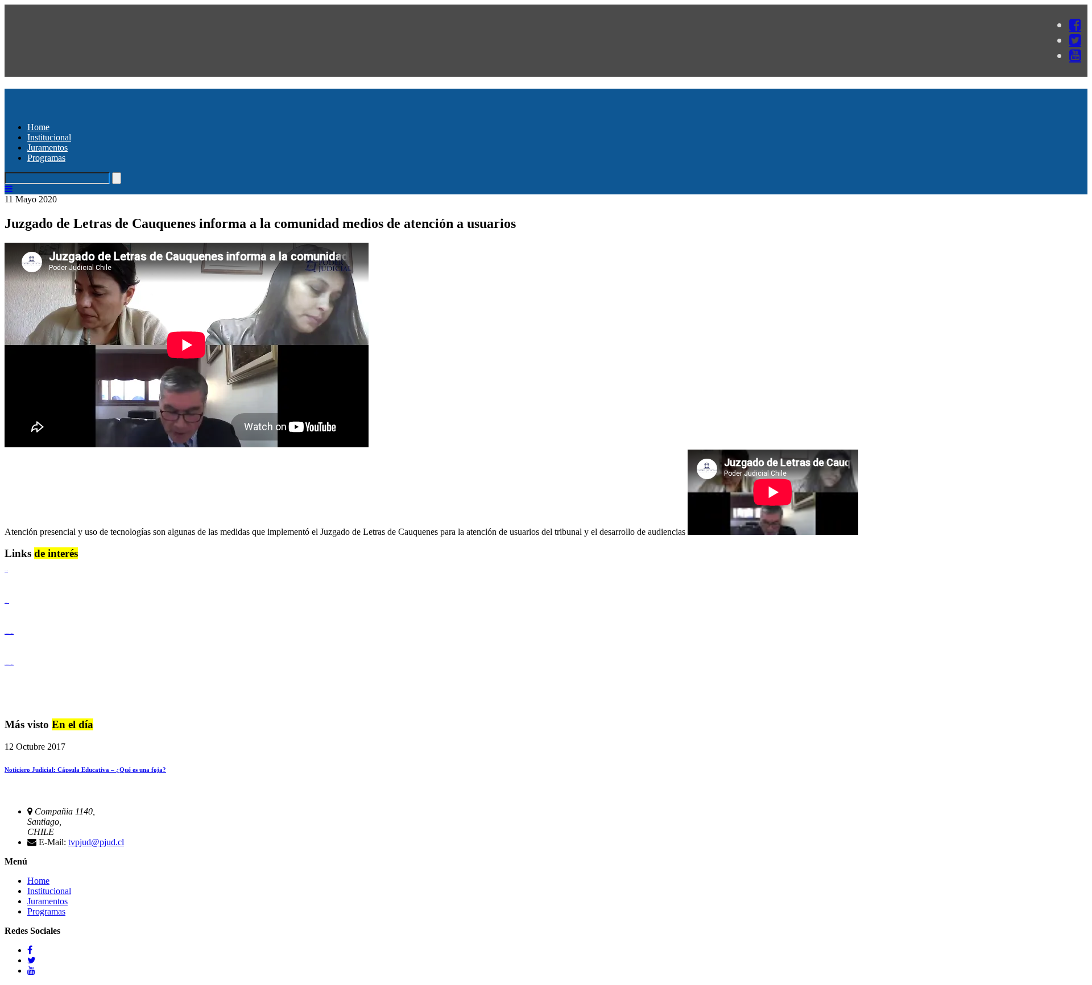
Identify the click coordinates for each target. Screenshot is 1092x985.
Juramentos (47, 147)
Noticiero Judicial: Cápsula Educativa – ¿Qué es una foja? (85, 769)
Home (38, 127)
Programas (46, 158)
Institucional (49, 137)
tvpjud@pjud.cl (96, 842)
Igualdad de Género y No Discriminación (9, 633)
